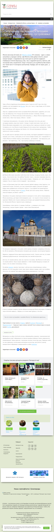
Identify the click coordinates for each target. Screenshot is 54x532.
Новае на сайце (10, 417)
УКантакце (39, 323)
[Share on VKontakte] (21, 47)
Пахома (23, 190)
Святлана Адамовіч (46, 47)
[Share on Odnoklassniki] (23, 47)
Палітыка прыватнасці (19, 463)
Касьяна (23, 106)
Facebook (32, 323)
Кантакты (5, 449)
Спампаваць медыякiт (6, 452)
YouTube (9, 327)
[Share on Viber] (26, 47)
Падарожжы (19, 456)
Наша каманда (7, 447)
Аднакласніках (7, 325)
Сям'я (17, 451)
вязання (11, 267)
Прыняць (46, 528)
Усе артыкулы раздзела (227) (27, 411)
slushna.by (34, 344)
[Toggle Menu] (51, 19)
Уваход (4, 4)
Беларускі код (19, 445)
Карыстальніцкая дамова (20, 460)
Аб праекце (6, 445)
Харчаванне (19, 453)
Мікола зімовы (27, 55)
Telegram (22, 323)
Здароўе (18, 448)
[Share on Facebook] (18, 47)
